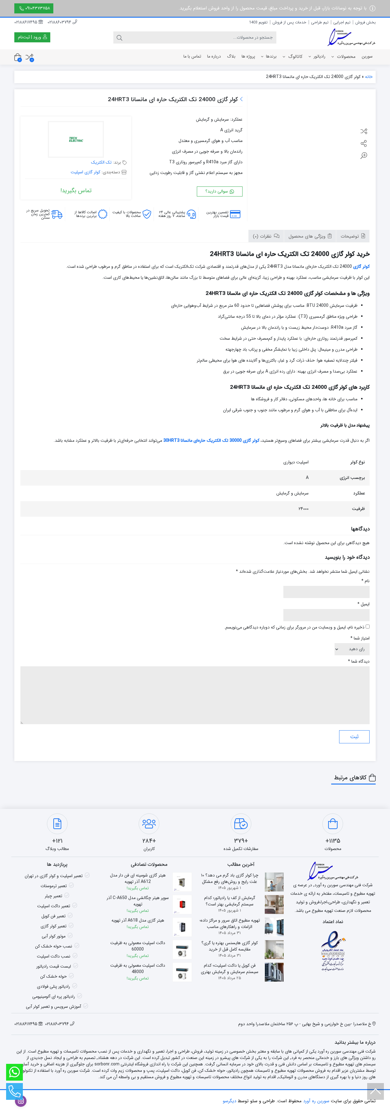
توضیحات (350, 236)
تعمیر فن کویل (53, 916)
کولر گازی (361, 266)
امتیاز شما (360, 638)
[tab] (353, 236)
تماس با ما (192, 56)
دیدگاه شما (359, 661)
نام (365, 581)
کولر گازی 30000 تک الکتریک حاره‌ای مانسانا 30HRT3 (211, 440)
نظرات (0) (263, 236)
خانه (369, 76)
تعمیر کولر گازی (53, 926)
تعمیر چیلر (53, 896)
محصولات (345, 56)
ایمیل (363, 604)
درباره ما (214, 56)
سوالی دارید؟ (217, 191)
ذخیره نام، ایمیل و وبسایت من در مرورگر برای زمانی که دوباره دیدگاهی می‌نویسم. (294, 627)
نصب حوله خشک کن (53, 946)
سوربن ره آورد (316, 1101)
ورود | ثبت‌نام (30, 37)
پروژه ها (248, 56)
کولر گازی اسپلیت (85, 172)
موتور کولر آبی (54, 936)
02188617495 (26, 22)
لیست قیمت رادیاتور (53, 966)
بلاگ (231, 56)
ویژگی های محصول (308, 236)
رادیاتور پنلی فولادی (53, 986)
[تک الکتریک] (76, 140)
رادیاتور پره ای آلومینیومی (53, 996)
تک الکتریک (101, 162)
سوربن (367, 56)
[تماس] (14, 1091)
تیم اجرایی (341, 22)
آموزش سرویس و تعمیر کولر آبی (53, 1006)
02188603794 (60, 22)
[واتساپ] (14, 1072)
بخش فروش (365, 22)
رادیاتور (318, 56)
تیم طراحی (319, 22)
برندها (271, 56)
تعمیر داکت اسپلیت (53, 906)
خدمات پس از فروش (289, 22)
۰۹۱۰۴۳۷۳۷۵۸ (37, 8)
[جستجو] (119, 37)
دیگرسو (229, 1101)
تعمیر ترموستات (54, 886)
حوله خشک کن (53, 976)
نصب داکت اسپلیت (53, 956)
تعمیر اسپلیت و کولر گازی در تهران (54, 876)
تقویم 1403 (258, 22)
